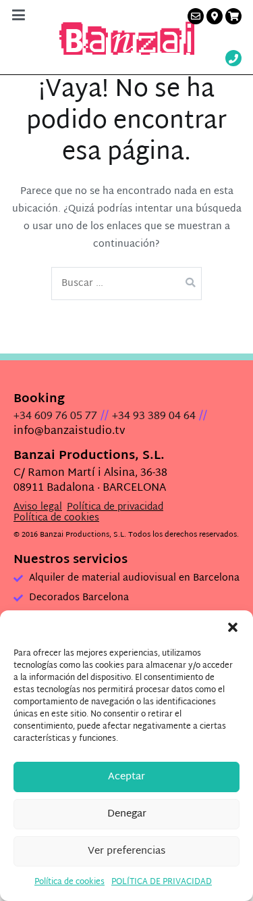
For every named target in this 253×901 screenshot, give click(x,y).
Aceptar (126, 777)
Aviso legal (37, 507)
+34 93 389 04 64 (154, 417)
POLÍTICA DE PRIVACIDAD (161, 882)
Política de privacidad (115, 507)
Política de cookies (69, 882)
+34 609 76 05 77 (55, 417)
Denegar (126, 814)
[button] (233, 627)
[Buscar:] (126, 283)
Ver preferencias (126, 851)
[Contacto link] (196, 16)
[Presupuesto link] (233, 16)
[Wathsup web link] (233, 60)
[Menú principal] (18, 16)
